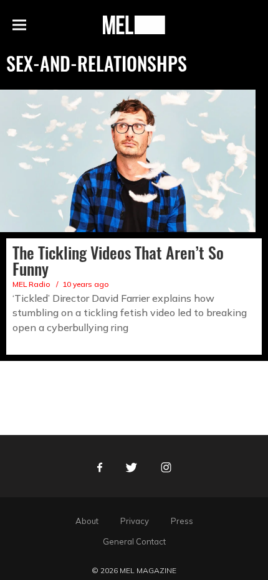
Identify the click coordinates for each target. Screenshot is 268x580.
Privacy (134, 521)
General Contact (134, 541)
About (86, 521)
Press (182, 521)
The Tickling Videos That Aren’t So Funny (118, 260)
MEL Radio (31, 284)
